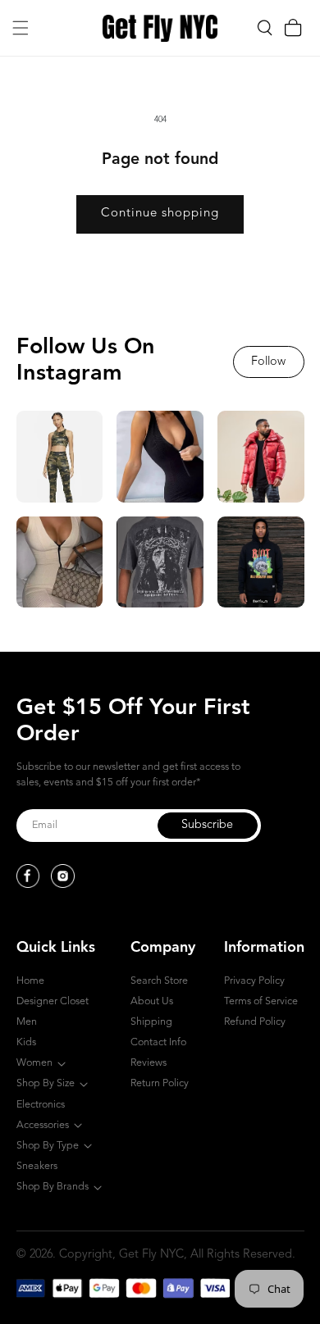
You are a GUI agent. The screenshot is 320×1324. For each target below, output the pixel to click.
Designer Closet (52, 1001)
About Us (151, 1001)
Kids (26, 1042)
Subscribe (207, 825)
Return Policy (159, 1083)
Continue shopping (160, 213)
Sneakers (36, 1166)
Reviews (148, 1063)
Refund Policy (255, 1022)
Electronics (40, 1104)
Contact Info (158, 1042)
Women (34, 1063)
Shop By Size (45, 1083)
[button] (20, 28)
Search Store (159, 981)
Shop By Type (47, 1145)
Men (26, 1022)
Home (30, 981)
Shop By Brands (52, 1186)
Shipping (151, 1022)
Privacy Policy (254, 981)
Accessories (42, 1125)
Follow (268, 362)
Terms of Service (261, 1001)
